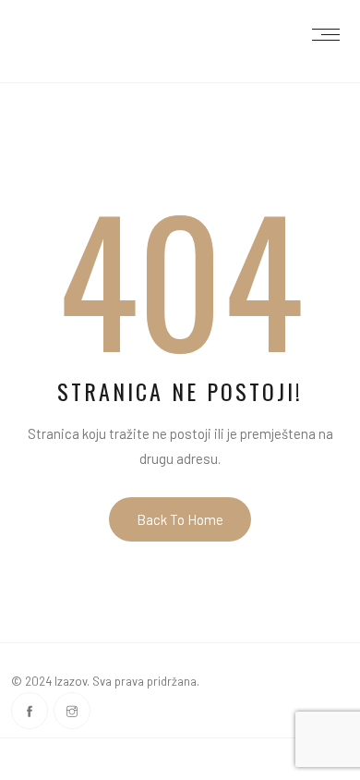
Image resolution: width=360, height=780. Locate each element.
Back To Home (180, 519)
